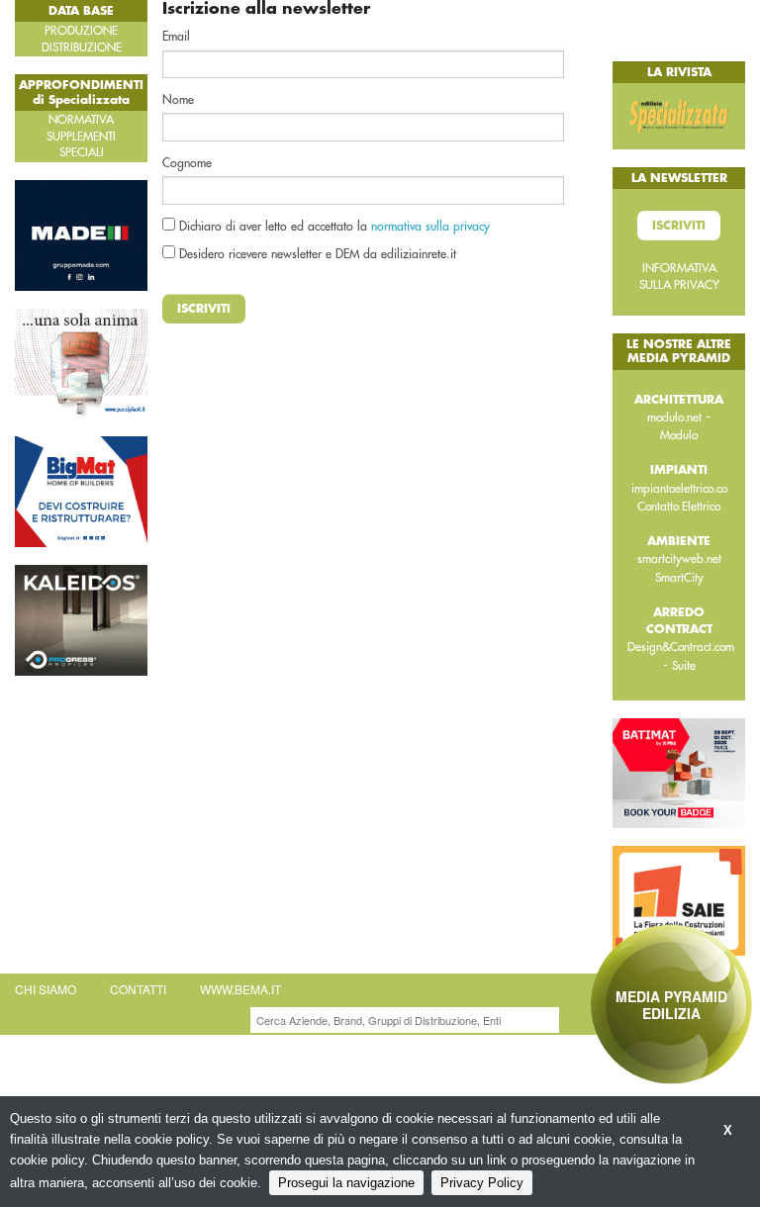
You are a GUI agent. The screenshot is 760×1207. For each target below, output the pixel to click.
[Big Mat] (81, 491)
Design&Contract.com (680, 647)
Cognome (187, 163)
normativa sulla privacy (430, 226)
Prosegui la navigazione (346, 1182)
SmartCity (679, 578)
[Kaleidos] (81, 619)
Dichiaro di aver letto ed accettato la (332, 226)
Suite (684, 666)
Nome (178, 100)
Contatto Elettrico (678, 506)
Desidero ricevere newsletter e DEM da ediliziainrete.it (315, 254)
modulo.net (674, 417)
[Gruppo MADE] (81, 233)
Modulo (679, 435)
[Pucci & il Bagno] (81, 362)
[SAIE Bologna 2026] (679, 899)
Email (176, 37)
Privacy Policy (481, 1182)
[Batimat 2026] (679, 772)
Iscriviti (204, 309)
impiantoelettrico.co (679, 489)
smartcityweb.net (679, 559)
